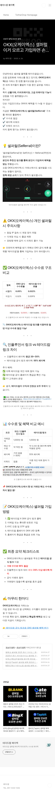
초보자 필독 (10, 647)
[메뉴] (50, 5)
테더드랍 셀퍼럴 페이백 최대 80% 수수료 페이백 (20, 747)
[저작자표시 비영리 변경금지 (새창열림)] (33, 636)
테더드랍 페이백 (10, 743)
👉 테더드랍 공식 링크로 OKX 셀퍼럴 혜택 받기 (25, 627)
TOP (50, 785)
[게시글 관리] (15, 636)
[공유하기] (11, 636)
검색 (44, 5)
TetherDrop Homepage (26, 15)
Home (6, 15)
